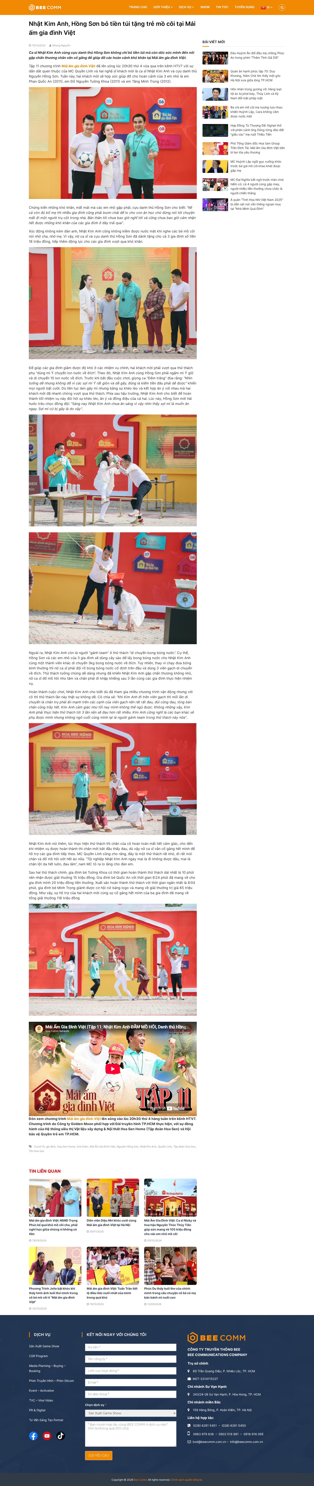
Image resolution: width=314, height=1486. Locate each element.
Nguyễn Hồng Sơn (127, 1146)
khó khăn (82, 1146)
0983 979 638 (203, 1434)
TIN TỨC (222, 7)
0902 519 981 (229, 1434)
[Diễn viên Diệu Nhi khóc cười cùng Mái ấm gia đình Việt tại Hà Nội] (113, 1197)
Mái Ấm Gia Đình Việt (102, 1146)
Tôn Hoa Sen (36, 1151)
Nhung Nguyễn (61, 45)
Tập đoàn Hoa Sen (184, 1146)
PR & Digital (37, 1410)
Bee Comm (140, 1479)
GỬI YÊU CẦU (98, 1455)
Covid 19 (39, 1146)
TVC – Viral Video (41, 1400)
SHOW (205, 7)
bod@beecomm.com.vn (209, 1442)
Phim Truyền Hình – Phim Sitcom (51, 1380)
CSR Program (38, 1356)
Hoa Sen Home (66, 1146)
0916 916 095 (254, 1434)
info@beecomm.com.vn (246, 1442)
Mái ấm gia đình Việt (84, 1119)
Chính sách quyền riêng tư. (186, 1479)
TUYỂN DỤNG (244, 7)
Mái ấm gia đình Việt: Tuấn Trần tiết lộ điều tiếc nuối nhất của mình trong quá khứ (112, 1293)
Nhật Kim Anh (148, 1146)
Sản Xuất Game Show (44, 1346)
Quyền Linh (165, 1146)
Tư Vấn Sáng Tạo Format (46, 1420)
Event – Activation (41, 1390)
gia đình (51, 1146)
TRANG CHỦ (138, 7)
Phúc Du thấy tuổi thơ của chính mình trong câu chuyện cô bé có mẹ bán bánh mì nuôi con (170, 1293)
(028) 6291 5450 (234, 1425)
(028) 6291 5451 (205, 1425)
